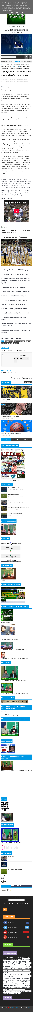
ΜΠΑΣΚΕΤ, (25, 81)
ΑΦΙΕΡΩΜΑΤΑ (9, 65)
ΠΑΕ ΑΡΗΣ (7, 61)
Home (2, 65)
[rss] (20, 903)
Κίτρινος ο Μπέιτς (5, 399)
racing (2, 880)
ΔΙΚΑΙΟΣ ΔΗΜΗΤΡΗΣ (19, 65)
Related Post (5, 382)
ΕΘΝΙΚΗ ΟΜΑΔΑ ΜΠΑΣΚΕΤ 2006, (15, 81)
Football (3, 876)
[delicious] (28, 903)
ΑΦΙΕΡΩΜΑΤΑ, (19, 79)
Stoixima (19, 561)
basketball (3, 881)
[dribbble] (18, 903)
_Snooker (3, 877)
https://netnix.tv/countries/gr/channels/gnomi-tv (16, 886)
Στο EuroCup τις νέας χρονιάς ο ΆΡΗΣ (11, 433)
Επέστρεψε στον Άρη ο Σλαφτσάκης (10, 416)
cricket (2, 882)
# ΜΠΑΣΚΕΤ (16, 343)
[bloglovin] (15, 903)
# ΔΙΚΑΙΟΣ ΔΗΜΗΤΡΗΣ (19, 341)
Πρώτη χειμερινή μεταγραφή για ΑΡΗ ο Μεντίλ (18, 507)
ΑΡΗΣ (3, 387)
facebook (26, 439)
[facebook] (4, 903)
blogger (6, 439)
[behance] (23, 903)
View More (29, 382)
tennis (2, 878)
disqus (16, 439)
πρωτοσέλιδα (10, 480)
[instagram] (25, 903)
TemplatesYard (14, 1007)
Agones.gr (15, 561)
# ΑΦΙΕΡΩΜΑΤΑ (9, 341)
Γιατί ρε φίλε (11, 500)
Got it (21, 12)
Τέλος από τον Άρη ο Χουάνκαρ (17, 61)
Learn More (14, 12)
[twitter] (7, 903)
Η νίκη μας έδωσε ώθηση (13, 494)
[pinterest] (12, 903)
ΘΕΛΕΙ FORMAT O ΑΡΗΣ (13, 487)
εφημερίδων (16, 480)
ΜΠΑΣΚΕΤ (16, 66)
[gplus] (10, 903)
